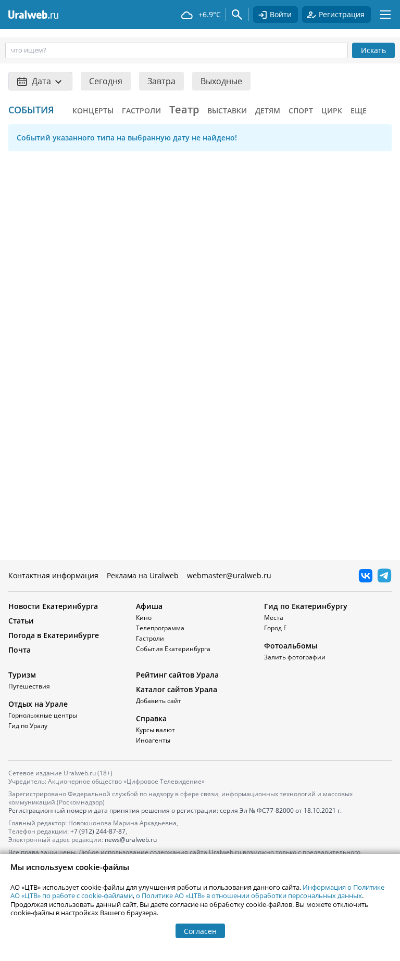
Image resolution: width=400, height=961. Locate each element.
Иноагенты (153, 740)
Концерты (93, 110)
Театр (184, 109)
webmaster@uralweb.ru (229, 575)
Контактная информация (53, 575)
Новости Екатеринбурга (53, 606)
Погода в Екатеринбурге (53, 635)
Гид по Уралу (27, 725)
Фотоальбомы (290, 646)
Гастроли (141, 110)
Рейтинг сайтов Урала (177, 675)
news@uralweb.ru (131, 839)
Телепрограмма (160, 628)
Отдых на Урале (38, 704)
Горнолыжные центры (42, 715)
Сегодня (105, 81)
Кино (144, 617)
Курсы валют (155, 729)
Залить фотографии (295, 657)
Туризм (22, 675)
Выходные (221, 81)
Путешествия (29, 686)
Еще (359, 110)
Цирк (331, 110)
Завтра (161, 81)
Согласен (200, 931)
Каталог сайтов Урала (176, 689)
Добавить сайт (158, 700)
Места (273, 617)
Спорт (301, 110)
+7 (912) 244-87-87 (98, 831)
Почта (19, 650)
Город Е (275, 628)
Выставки (227, 110)
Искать (373, 50)
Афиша (149, 606)
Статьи (21, 621)
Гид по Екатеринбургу (305, 606)
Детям (267, 110)
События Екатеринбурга (173, 648)
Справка (151, 718)
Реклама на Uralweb (143, 575)
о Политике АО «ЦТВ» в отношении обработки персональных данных (249, 895)
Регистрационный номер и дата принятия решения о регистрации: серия (175, 810)
